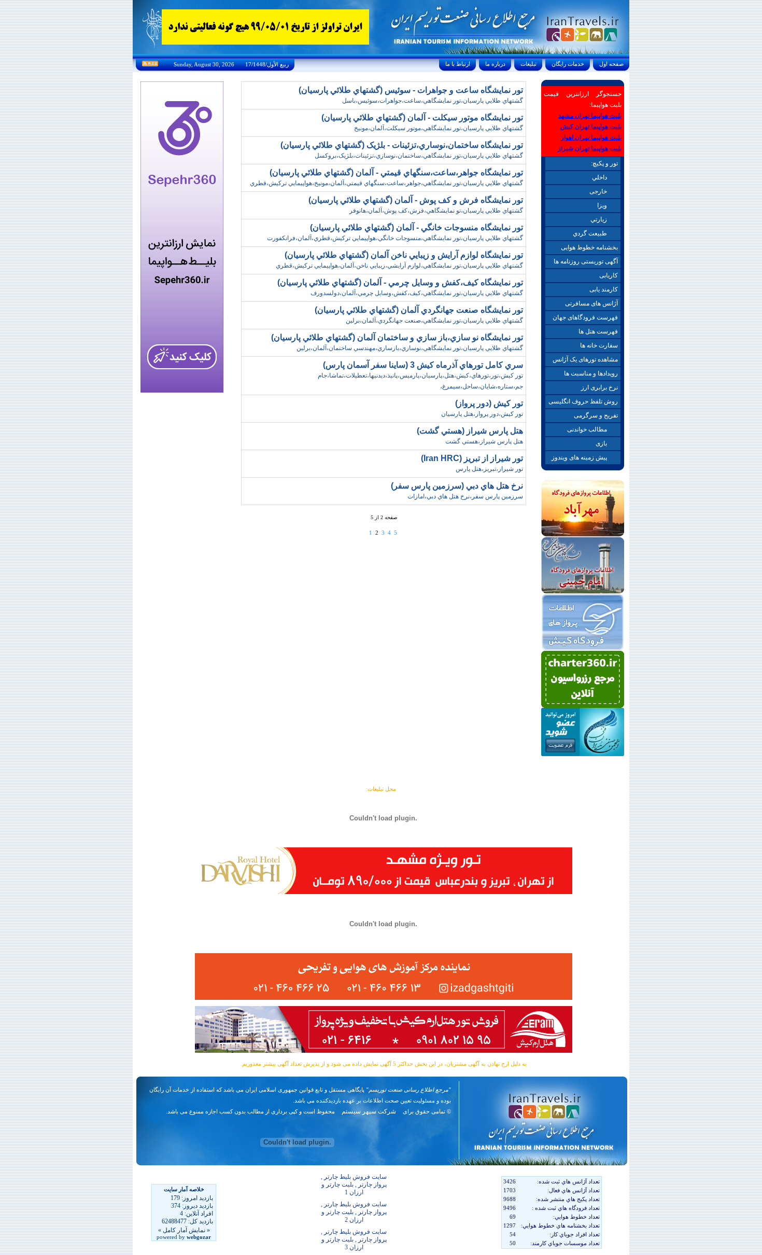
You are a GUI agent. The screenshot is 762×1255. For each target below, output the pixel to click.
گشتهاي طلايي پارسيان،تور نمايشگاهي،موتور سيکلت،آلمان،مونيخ (438, 128)
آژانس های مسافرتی (591, 303)
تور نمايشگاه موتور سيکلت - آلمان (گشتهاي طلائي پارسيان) (422, 117)
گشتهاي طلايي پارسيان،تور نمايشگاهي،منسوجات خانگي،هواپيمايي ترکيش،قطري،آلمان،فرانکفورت (395, 238)
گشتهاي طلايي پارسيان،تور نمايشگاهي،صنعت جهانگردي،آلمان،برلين (434, 320)
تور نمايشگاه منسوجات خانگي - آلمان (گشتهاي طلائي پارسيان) (416, 227)
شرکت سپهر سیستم (369, 1111)
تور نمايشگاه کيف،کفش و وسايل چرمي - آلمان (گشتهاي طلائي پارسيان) (400, 282)
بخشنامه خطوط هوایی (589, 247)
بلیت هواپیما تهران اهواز (591, 137)
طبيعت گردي (590, 233)
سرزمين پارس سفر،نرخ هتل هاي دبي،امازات (465, 496)
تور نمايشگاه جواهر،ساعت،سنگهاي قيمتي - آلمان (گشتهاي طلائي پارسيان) (396, 172)
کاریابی (608, 275)
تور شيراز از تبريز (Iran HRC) (472, 458)
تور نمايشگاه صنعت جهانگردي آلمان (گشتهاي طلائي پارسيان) (419, 309)
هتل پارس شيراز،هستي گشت (484, 441)
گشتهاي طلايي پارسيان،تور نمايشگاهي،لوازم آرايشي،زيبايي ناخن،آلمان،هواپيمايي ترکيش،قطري (399, 265)
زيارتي (598, 219)
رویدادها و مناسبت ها (591, 373)
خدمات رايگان (568, 64)
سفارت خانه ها (599, 345)
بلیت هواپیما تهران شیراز (590, 148)
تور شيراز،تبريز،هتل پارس (489, 468)
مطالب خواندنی (587, 429)
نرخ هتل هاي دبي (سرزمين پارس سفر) (457, 485)
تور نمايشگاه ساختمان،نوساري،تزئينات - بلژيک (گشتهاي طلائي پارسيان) (401, 145)
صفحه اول (611, 64)
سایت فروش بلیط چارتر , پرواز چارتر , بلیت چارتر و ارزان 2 (354, 1212)
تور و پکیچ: (604, 163)
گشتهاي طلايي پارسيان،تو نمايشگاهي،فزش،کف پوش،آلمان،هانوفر (436, 210)
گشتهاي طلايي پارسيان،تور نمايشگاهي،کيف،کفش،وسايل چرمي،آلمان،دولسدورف (417, 293)
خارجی (598, 191)
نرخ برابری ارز (599, 387)
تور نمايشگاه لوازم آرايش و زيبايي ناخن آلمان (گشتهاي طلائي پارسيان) (404, 254)
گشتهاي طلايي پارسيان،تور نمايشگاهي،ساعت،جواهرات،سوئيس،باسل (432, 100)
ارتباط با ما (458, 64)
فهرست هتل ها (598, 331)
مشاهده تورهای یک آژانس (585, 359)
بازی (601, 443)
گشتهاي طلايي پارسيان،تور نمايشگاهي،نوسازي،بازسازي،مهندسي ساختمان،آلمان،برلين (410, 348)
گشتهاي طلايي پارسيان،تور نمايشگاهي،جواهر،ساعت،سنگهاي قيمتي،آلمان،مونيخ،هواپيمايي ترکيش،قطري (386, 183)
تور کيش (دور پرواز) (489, 403)
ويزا (602, 205)
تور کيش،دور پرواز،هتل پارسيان (482, 413)
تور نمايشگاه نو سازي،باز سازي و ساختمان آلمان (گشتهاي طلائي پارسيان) (397, 337)
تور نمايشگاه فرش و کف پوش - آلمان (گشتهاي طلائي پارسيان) (415, 200)
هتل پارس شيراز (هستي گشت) (470, 430)
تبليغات (528, 64)
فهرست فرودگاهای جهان (585, 317)
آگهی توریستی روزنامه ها (586, 261)
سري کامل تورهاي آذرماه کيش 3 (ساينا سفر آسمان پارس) (423, 364)
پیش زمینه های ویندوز (579, 457)
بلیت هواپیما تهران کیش (591, 126)
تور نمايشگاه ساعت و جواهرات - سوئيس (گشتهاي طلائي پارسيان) (411, 90)
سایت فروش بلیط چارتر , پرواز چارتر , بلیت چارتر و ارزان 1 (354, 1184)
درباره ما (495, 64)
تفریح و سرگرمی (596, 415)
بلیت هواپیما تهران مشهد (590, 115)
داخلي (599, 177)
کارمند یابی (603, 289)
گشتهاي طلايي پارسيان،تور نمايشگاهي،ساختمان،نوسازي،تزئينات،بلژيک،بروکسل (419, 155)
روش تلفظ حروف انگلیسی (583, 401)
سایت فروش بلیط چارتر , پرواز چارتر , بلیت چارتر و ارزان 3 (354, 1239)
